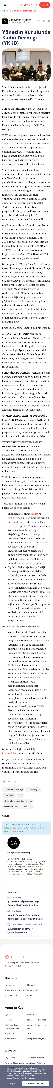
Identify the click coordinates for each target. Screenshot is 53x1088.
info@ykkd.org (10, 753)
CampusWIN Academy (20, 20)
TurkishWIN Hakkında (14, 996)
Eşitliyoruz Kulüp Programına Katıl (12, 1026)
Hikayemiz (30, 985)
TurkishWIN (9, 966)
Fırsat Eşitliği (9, 795)
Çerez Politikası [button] (13, 1078)
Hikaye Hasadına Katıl (36, 1020)
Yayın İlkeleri (10, 1058)
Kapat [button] (12, 1084)
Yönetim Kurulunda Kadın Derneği (18, 801)
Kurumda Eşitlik (33, 790)
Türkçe (35, 513)
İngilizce (12, 518)
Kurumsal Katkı (11, 1039)
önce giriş (14, 831)
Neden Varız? (32, 990)
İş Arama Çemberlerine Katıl (36, 1026)
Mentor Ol (9, 1020)
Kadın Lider (27, 807)
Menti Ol (30, 1015)
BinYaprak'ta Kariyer (35, 1039)
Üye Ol (45, 5)
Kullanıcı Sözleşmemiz (14, 1063)
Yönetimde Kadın (11, 807)
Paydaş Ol (9, 1034)
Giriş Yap (31, 5)
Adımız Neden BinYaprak (15, 990)
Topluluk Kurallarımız (35, 1058)
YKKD (20, 795)
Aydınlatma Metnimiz (35, 1063)
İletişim (29, 996)
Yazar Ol (30, 1034)
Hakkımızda (10, 985)
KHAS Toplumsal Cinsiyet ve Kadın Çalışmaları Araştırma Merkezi (27, 925)
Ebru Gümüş (16, 897)
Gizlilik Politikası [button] (28, 1078)
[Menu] (5, 5)
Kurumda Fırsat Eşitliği (25, 11)
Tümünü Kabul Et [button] (35, 1084)
